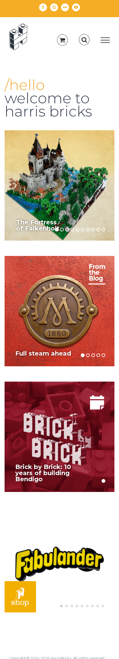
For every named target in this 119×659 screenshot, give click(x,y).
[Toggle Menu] (105, 40)
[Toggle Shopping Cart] (62, 40)
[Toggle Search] (84, 40)
